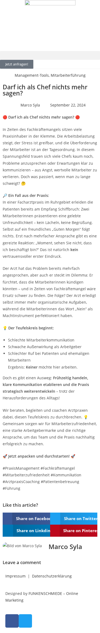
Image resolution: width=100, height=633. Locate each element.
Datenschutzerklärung (52, 576)
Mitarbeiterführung (68, 75)
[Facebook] (12, 621)
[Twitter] (25, 621)
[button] (50, 55)
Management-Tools (32, 75)
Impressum (15, 576)
